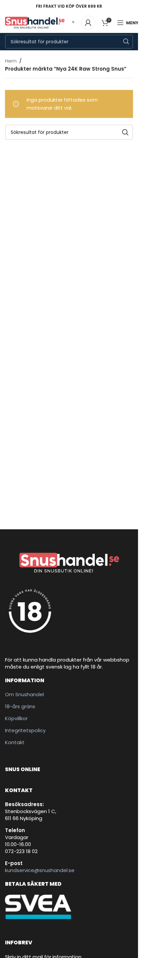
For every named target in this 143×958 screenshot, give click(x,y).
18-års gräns (20, 706)
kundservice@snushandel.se (39, 870)
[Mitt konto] (88, 22)
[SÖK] (126, 42)
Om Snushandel (24, 694)
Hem (11, 60)
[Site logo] (35, 22)
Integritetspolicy (25, 730)
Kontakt (15, 742)
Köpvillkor (16, 718)
